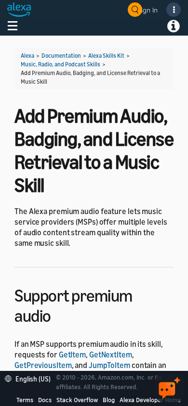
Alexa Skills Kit (106, 55)
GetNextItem (110, 354)
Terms (24, 399)
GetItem (72, 354)
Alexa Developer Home (150, 399)
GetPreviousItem (43, 365)
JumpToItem (109, 365)
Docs (45, 399)
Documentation (61, 55)
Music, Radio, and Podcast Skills (60, 64)
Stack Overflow (77, 399)
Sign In (147, 10)
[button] (30, 378)
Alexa (27, 55)
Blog (109, 399)
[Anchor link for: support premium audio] (59, 314)
